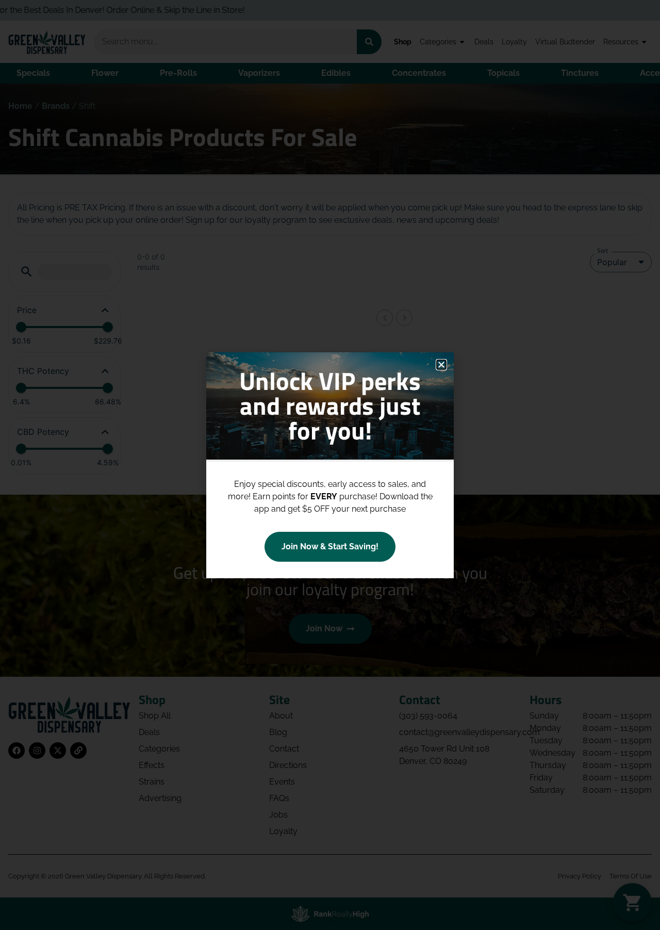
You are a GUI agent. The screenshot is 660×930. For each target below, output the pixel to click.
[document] (330, 465)
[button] (441, 365)
